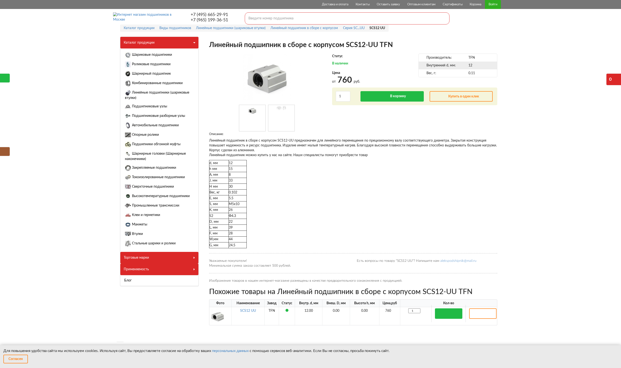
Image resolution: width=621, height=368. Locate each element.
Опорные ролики (145, 134)
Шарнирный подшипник (151, 73)
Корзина (475, 4)
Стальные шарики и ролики (153, 243)
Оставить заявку (388, 4)
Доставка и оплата (335, 4)
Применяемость (136, 269)
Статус (337, 56)
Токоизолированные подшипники (158, 177)
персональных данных (230, 351)
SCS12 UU (248, 310)
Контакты (363, 4)
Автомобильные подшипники (155, 125)
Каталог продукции (139, 42)
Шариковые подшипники (151, 54)
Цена (336, 73)
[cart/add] (448, 313)
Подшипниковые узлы (149, 106)
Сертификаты (453, 4)
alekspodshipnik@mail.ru (458, 261)
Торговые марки (136, 257)
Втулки (137, 234)
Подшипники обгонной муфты (155, 144)
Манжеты (139, 224)
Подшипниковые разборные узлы (158, 116)
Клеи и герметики (145, 215)
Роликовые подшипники (151, 64)
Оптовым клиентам (421, 4)
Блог (128, 280)
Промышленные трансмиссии (155, 205)
